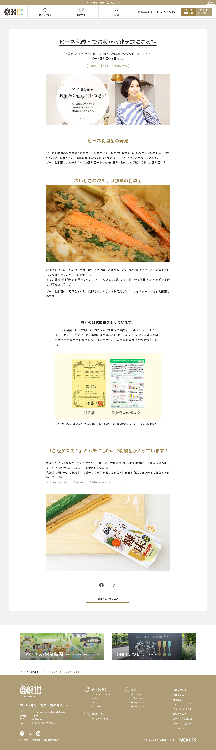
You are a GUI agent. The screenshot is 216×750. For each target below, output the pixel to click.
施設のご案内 (145, 12)
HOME (22, 671)
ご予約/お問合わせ (204, 12)
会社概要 (24, 740)
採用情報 (36, 740)
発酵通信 (34, 671)
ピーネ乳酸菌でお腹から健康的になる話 (61, 671)
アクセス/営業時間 (188, 12)
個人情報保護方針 (52, 740)
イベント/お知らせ (166, 12)
